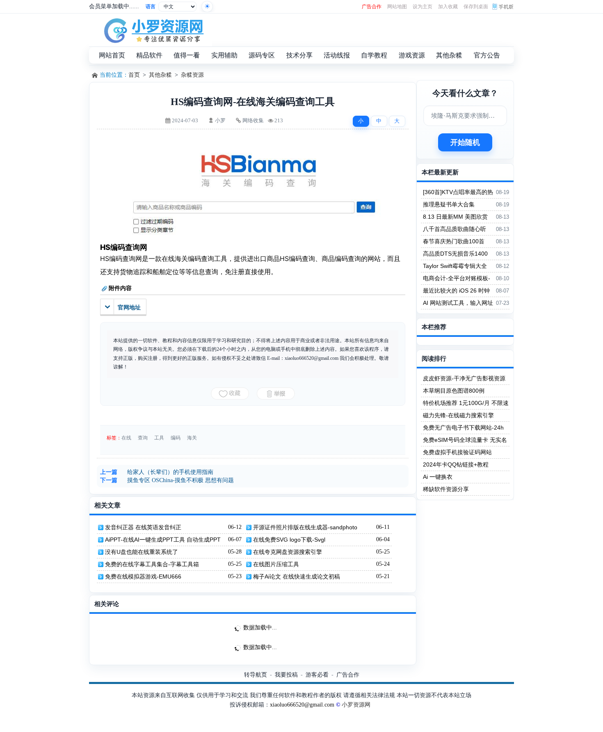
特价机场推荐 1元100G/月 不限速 (466, 403)
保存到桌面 (476, 6)
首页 (134, 75)
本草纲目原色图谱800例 (453, 390)
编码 (175, 438)
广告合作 (371, 6)
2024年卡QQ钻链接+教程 (456, 464)
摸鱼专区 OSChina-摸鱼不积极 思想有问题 (180, 480)
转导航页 (255, 674)
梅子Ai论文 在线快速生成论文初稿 (296, 576)
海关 (192, 438)
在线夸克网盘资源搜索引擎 (287, 552)
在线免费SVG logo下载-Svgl (289, 539)
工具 (159, 438)
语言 (150, 6)
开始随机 (465, 142)
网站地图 (397, 6)
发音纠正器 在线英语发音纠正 (143, 527)
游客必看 (317, 674)
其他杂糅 (160, 75)
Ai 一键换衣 (437, 477)
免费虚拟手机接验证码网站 (457, 452)
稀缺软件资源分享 (446, 489)
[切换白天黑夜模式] (207, 6)
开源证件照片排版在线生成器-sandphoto (305, 527)
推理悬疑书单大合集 (449, 204)
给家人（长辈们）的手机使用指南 (170, 472)
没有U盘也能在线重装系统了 (141, 552)
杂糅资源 (192, 75)
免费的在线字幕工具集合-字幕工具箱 (152, 564)
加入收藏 (448, 6)
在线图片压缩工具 (276, 564)
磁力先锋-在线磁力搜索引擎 (458, 415)
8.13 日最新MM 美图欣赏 (455, 216)
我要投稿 (286, 674)
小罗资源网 (356, 705)
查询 (143, 438)
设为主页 (422, 6)
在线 (126, 438)
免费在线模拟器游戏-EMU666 (143, 576)
